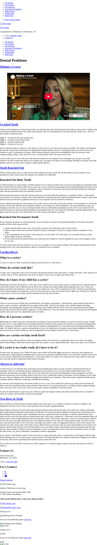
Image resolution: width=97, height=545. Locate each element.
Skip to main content (12, 20)
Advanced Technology (13, 9)
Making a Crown (10, 66)
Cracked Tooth (9, 124)
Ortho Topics (10, 11)
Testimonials (9, 14)
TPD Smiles (4, 28)
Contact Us (9, 38)
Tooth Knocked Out (12, 167)
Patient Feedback (6, 480)
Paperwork (9, 16)
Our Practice (9, 5)
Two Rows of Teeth (11, 398)
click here (27, 520)
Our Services (9, 7)
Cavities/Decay (9, 252)
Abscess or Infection (12, 363)
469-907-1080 (16, 36)
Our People (9, 3)
